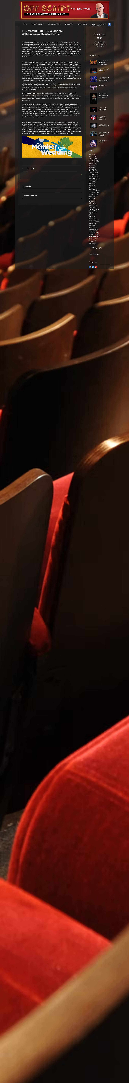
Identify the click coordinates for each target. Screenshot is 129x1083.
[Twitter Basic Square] (93, 267)
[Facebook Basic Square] (90, 267)
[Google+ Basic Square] (96, 267)
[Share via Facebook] (23, 168)
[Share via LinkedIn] (33, 168)
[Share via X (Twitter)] (28, 168)
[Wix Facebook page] (109, 24)
